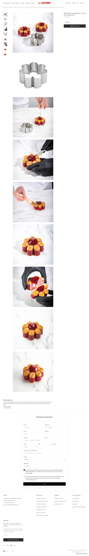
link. (31, 473)
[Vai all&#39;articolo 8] (5, 49)
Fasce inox (22, 7)
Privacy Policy (75, 498)
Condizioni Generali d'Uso (42, 501)
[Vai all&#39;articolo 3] (5, 24)
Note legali (74, 504)
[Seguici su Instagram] (7, 545)
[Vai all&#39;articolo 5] (5, 34)
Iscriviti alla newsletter (13, 540)
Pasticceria (16, 7)
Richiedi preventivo (59, 504)
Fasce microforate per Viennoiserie (34, 7)
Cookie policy (75, 501)
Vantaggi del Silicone (41, 509)
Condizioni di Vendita (41, 498)
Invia (44, 484)
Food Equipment (7, 3)
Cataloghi (27, 3)
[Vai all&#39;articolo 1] (5, 14)
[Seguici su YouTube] (11, 545)
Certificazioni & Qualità (41, 506)
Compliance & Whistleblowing (79, 506)
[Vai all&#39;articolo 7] (5, 44)
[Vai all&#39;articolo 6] (5, 39)
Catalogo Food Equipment (60, 501)
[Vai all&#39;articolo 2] (5, 19)
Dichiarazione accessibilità (42, 515)
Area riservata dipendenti (77, 551)
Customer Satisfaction (41, 504)
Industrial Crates (15, 3)
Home (4, 7)
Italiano (82, 3)
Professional (10, 7)
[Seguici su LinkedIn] (15, 545)
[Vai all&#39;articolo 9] (5, 54)
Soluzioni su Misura (40, 512)
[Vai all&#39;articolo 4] (5, 29)
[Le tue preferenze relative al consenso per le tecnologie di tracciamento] (82, 553)
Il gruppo (22, 3)
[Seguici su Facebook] (4, 545)
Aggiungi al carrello (74, 26)
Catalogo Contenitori (59, 498)
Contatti (32, 3)
